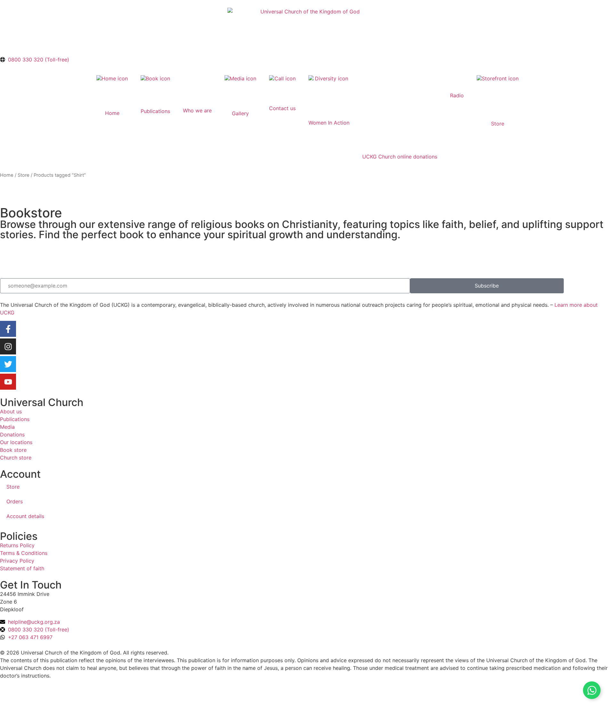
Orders (14, 501)
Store (23, 175)
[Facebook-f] (8, 329)
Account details (25, 516)
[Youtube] (8, 382)
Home (6, 175)
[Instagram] (8, 346)
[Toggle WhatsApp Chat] (592, 690)
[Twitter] (8, 364)
